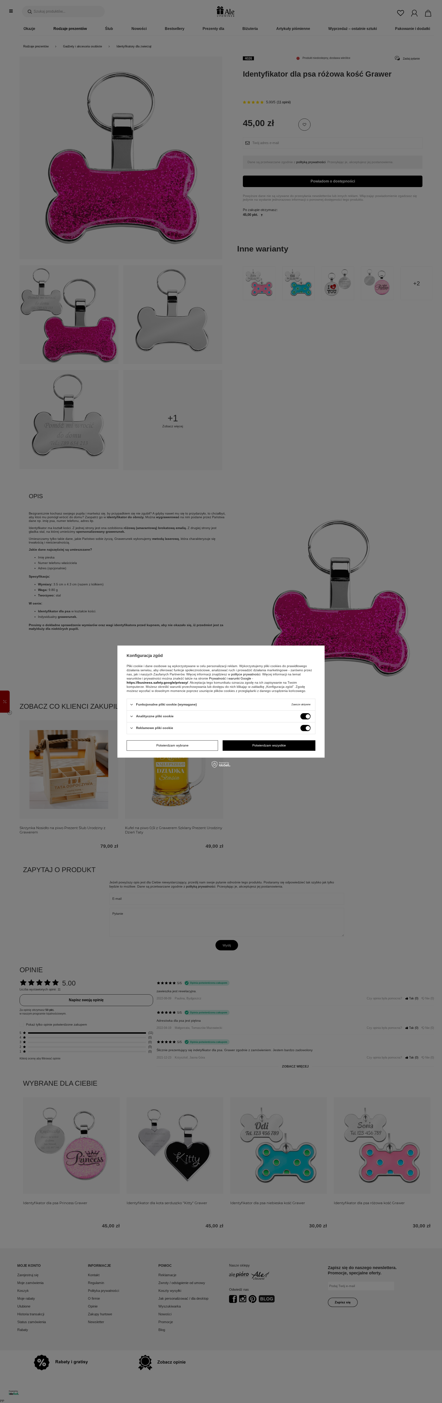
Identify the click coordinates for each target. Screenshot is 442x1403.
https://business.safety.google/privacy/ (157, 682)
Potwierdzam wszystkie (269, 745)
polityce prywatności (245, 674)
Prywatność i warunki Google (230, 678)
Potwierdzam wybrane (172, 745)
